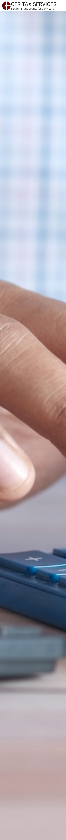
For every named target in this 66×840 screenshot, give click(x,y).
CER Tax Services (33, 4)
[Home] (6, 5)
